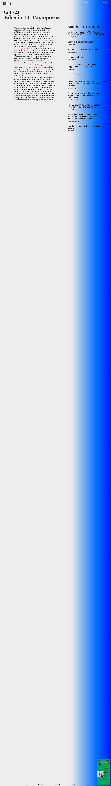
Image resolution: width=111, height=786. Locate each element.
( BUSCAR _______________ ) (91, 2)
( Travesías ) (57, 784)
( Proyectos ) (87, 784)
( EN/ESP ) (105, 2)
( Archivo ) (72, 784)
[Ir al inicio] (6, 3)
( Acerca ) (26, 784)
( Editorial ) (41, 784)
